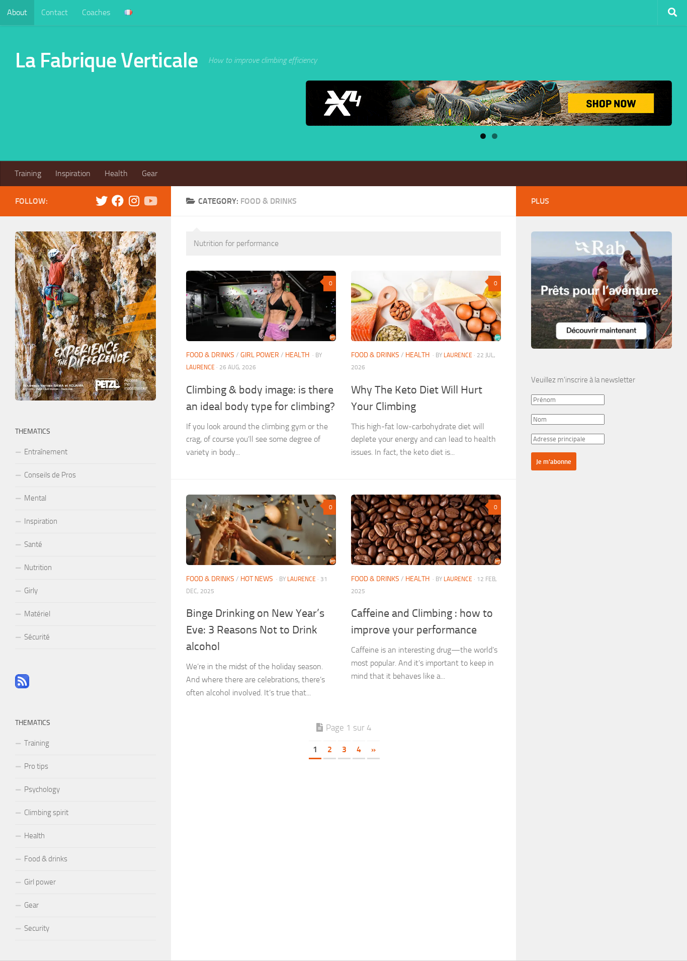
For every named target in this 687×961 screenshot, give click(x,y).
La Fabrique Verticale (106, 60)
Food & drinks (210, 355)
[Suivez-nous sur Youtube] (150, 201)
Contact (54, 12)
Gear (149, 173)
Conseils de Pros (50, 474)
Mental (35, 498)
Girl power (259, 355)
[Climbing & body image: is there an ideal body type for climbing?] (261, 306)
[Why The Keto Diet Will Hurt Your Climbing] (426, 306)
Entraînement (45, 451)
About (17, 12)
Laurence (200, 367)
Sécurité (37, 637)
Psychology (42, 789)
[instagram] (134, 201)
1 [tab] (483, 136)
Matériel (37, 613)
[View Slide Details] (489, 103)
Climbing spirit (46, 812)
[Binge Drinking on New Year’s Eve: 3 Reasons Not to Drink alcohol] (261, 530)
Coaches (96, 12)
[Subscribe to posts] (22, 685)
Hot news (256, 579)
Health (116, 173)
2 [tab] (494, 136)
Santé (33, 544)
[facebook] (118, 201)
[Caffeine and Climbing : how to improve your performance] (426, 530)
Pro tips (36, 766)
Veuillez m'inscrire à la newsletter (583, 379)
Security (36, 928)
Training (28, 173)
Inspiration (73, 173)
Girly (31, 590)
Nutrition (38, 567)
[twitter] (102, 201)
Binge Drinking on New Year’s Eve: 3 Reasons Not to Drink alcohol (255, 630)
